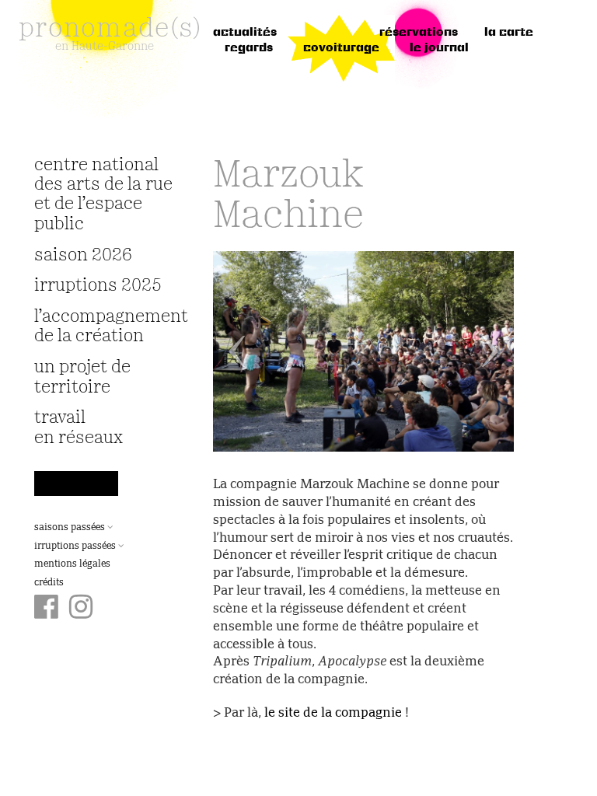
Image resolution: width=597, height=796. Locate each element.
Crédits (49, 583)
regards (249, 48)
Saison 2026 (83, 255)
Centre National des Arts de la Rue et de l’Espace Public (103, 194)
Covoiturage (341, 48)
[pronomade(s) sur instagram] (81, 608)
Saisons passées (70, 527)
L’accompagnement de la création (104, 326)
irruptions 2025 (98, 286)
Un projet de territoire (82, 377)
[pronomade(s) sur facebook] (46, 608)
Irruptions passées (76, 546)
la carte (508, 32)
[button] (235, 351)
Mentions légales (72, 564)
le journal (439, 48)
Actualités (245, 32)
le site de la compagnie (333, 713)
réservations (418, 32)
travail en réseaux (78, 427)
